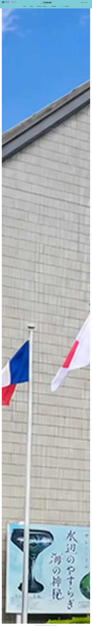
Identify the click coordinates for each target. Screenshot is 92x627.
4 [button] (53, 621)
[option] (46, 316)
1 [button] (38, 621)
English (15, 2)
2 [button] (43, 621)
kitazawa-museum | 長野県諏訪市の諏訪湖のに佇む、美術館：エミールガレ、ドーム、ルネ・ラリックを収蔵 (46, 2)
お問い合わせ (85, 2)
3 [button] (48, 621)
